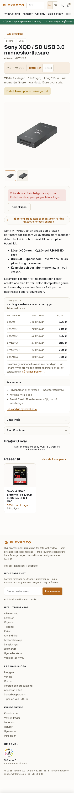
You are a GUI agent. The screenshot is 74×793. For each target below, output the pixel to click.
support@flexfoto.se (15, 774)
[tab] (10, 175)
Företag (48, 68)
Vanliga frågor (12, 717)
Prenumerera (52, 591)
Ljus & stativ (55, 13)
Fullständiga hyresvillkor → (22, 409)
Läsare (9, 40)
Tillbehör (9, 626)
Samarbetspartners (15, 694)
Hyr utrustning (11, 13)
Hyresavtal (10, 731)
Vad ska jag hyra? (14, 657)
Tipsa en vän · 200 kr (16, 698)
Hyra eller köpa (13, 653)
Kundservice (14, 707)
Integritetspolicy (30, 599)
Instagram (19, 565)
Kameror (28, 13)
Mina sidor (10, 735)
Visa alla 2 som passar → (56, 459)
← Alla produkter (13, 33)
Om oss (8, 681)
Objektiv (40, 13)
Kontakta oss (11, 713)
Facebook (32, 565)
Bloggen (9, 672)
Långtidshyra (11, 644)
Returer (8, 726)
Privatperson (34, 68)
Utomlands (10, 648)
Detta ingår (13, 419)
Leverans (9, 722)
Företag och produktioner (18, 685)
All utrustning (11, 613)
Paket (7, 631)
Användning (11, 635)
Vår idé (8, 676)
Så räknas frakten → (33, 371)
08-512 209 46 (35, 774)
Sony (21, 40)
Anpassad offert (13, 690)
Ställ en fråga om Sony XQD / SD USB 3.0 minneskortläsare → (37, 448)
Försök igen (19, 207)
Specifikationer (16, 430)
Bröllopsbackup (13, 640)
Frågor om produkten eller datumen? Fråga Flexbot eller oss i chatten (38, 220)
